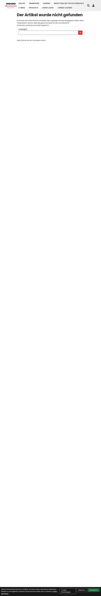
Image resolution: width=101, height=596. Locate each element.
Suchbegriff (23, 29)
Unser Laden (47, 7)
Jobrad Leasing (64, 7)
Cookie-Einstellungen (66, 591)
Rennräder (34, 3)
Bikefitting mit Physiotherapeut (69, 3)
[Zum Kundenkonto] (93, 5)
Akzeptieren (93, 590)
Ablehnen (81, 590)
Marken (46, 3)
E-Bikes (22, 7)
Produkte (33, 7)
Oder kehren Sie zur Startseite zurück (31, 40)
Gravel (22, 3)
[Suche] (88, 5)
